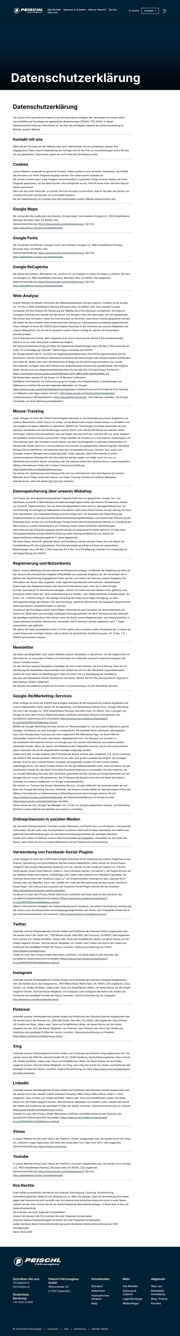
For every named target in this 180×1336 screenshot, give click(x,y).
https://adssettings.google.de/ (70, 397)
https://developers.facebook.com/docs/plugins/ (39, 890)
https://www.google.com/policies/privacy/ (61, 224)
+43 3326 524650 (23, 1302)
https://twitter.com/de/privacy (29, 951)
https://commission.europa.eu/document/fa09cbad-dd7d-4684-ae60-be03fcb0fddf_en (60, 373)
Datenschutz (80, 1329)
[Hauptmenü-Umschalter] (165, 10)
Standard (97, 1286)
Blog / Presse (159, 1298)
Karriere (156, 1303)
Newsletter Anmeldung (158, 1292)
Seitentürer (98, 1290)
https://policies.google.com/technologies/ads (37, 797)
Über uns (156, 1286)
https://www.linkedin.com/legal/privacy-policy (38, 1109)
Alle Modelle (130, 1286)
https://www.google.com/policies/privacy (35, 801)
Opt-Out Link (56, 481)
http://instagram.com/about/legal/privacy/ (35, 999)
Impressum (53, 1329)
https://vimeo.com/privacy (52, 1146)
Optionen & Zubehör (129, 1292)
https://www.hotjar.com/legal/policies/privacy (37, 469)
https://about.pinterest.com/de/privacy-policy (38, 1036)
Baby (94, 1303)
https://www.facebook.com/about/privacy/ (83, 914)
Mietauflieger (131, 1303)
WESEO (104, 1329)
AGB (66, 1329)
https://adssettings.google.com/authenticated (38, 228)
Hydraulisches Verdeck (100, 1297)
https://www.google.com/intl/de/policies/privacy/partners (44, 389)
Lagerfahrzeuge (132, 1298)
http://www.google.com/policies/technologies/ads (87, 393)
